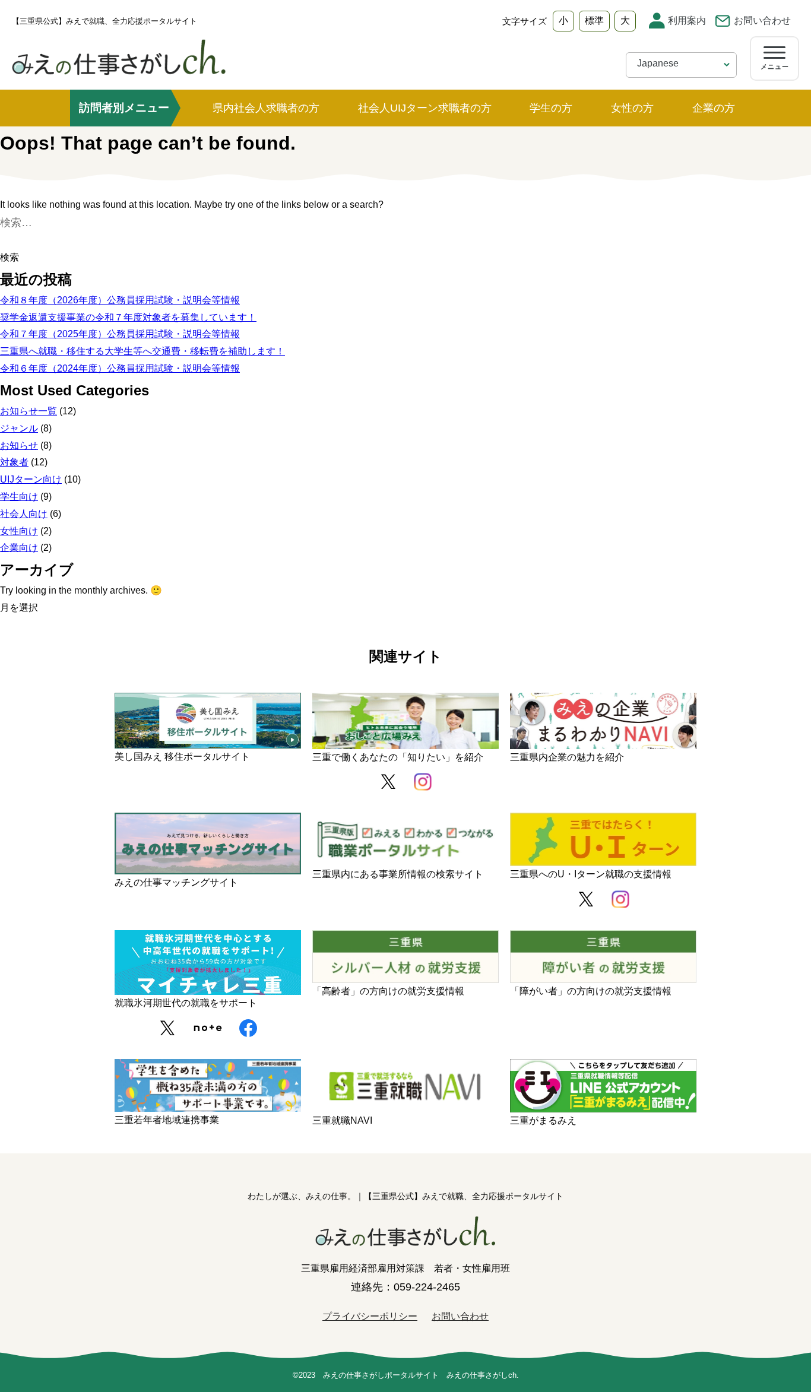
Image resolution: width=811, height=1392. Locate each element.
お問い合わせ (762, 20)
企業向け (19, 548)
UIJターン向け (31, 479)
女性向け (19, 531)
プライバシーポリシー (369, 1316)
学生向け (19, 497)
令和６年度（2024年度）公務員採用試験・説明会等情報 (120, 368)
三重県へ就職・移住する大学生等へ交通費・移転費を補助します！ (142, 351)
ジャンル (19, 428)
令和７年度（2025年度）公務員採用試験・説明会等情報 (120, 334)
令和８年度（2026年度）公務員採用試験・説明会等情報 (120, 300)
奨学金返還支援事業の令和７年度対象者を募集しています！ (128, 317)
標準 (594, 20)
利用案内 (687, 20)
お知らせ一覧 (28, 411)
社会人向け (23, 514)
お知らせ (19, 445)
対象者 (14, 462)
